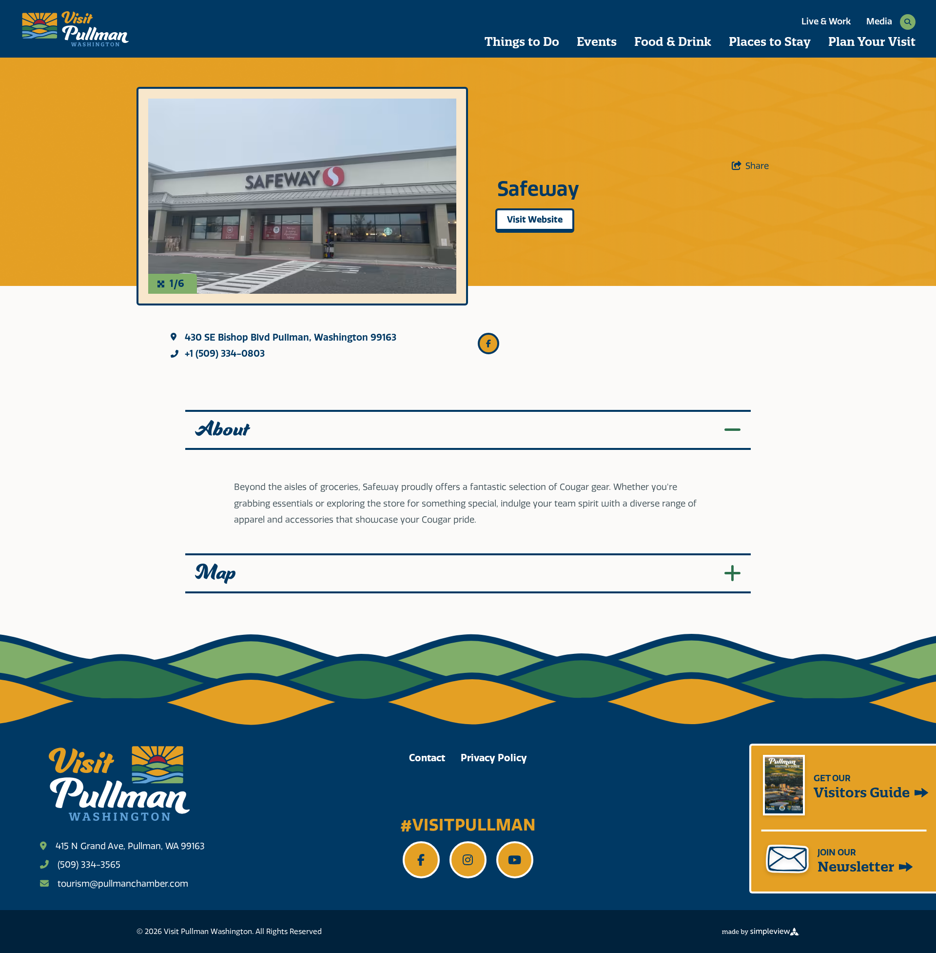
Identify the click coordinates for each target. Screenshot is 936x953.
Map (215, 573)
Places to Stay (770, 41)
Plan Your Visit (872, 41)
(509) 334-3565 (89, 864)
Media (879, 21)
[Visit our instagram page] (468, 859)
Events (597, 41)
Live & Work (826, 21)
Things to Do (522, 41)
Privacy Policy (494, 758)
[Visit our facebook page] (421, 859)
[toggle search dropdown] (908, 22)
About (222, 430)
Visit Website (535, 219)
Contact (427, 758)
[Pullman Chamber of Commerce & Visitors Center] (74, 28)
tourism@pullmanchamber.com (123, 883)
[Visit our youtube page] (514, 859)
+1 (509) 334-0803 (225, 353)
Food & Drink (672, 41)
